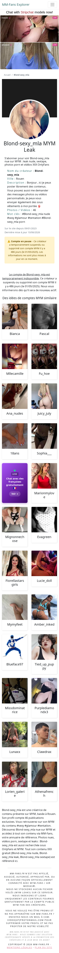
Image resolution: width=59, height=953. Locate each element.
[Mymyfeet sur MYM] (15, 607)
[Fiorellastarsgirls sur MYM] (15, 563)
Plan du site (43, 947)
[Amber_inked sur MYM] (44, 607)
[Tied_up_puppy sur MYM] (44, 647)
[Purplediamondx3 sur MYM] (44, 690)
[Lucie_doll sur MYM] (44, 563)
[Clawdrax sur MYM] (44, 734)
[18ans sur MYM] (15, 436)
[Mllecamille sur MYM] (15, 356)
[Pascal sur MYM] (44, 316)
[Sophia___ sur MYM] (44, 436)
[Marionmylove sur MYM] (44, 476)
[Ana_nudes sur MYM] (15, 396)
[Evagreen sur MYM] (44, 519)
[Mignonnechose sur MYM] (15, 519)
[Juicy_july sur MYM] (44, 396)
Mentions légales (19, 947)
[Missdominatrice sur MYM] (15, 690)
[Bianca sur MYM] (15, 316)
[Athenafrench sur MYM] (44, 774)
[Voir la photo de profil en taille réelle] (29, 128)
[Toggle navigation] (52, 4)
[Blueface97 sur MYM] (15, 647)
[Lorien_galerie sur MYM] (15, 774)
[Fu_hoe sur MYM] (44, 356)
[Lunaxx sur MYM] (15, 734)
